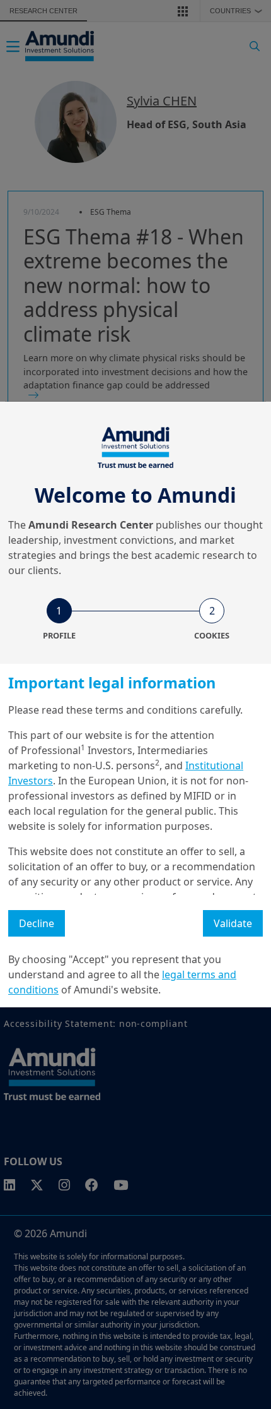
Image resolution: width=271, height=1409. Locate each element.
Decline (36, 923)
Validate (233, 923)
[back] (236, 768)
